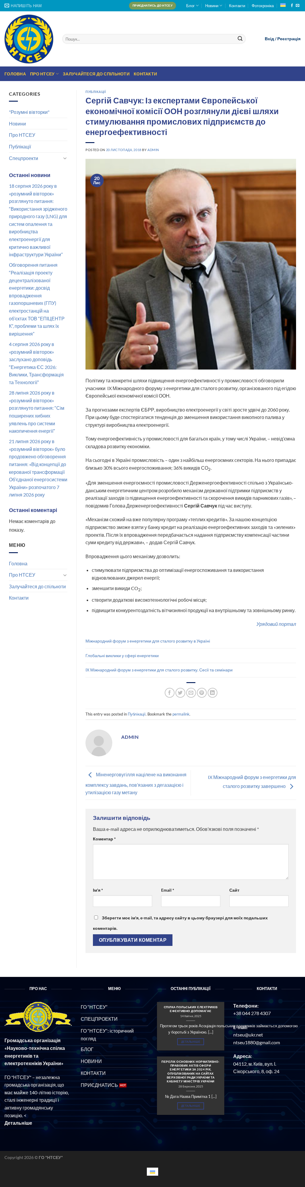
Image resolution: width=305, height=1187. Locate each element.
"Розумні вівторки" (29, 112)
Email (167, 890)
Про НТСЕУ (42, 73)
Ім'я (98, 890)
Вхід (269, 38)
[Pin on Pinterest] (202, 693)
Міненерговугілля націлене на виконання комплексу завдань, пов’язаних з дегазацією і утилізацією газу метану (135, 783)
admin (153, 150)
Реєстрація (289, 38)
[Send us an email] (297, 6)
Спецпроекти (23, 158)
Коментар (104, 838)
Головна (15, 73)
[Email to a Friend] (191, 693)
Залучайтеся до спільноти (96, 73)
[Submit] (240, 39)
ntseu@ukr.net (248, 1034)
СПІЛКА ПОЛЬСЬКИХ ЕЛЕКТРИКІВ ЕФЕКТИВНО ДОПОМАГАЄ (191, 1009)
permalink (180, 714)
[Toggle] (65, 158)
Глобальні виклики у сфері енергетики (122, 655)
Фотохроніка (263, 5)
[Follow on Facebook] (292, 6)
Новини (211, 5)
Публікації (20, 146)
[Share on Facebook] (170, 693)
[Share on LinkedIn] (212, 693)
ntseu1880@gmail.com (256, 1042)
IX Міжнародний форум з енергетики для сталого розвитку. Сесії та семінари (159, 669)
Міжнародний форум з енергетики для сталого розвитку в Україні (147, 640)
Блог (190, 5)
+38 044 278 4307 (252, 1013)
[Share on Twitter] (180, 693)
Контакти (237, 5)
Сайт (234, 890)
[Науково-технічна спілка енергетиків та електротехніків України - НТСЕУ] (28, 39)
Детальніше (190, 1041)
